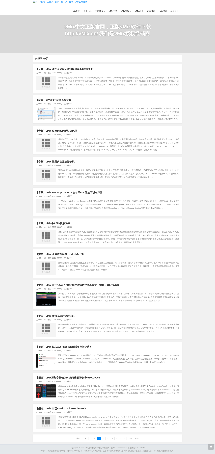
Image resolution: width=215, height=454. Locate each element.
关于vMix (87, 11)
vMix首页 (76, 11)
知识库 (69, 73)
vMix (40, 73)
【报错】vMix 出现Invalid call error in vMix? (61, 408)
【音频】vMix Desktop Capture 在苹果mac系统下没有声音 (69, 192)
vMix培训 (163, 11)
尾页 (137, 438)
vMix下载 (113, 11)
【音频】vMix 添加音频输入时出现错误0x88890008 (64, 69)
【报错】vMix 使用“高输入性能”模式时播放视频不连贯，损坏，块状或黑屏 (77, 285)
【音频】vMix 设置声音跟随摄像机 (55, 161)
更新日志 (151, 11)
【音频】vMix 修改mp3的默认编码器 (56, 130)
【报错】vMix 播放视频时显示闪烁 (55, 316)
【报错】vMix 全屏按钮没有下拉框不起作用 (60, 254)
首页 (78, 438)
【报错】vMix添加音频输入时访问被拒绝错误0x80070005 (68, 377)
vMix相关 (139, 11)
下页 (130, 438)
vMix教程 (125, 11)
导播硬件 (174, 11)
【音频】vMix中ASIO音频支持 (53, 223)
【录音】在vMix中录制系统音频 (53, 100)
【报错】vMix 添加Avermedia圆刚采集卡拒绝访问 (64, 346)
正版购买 (99, 11)
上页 (84, 438)
